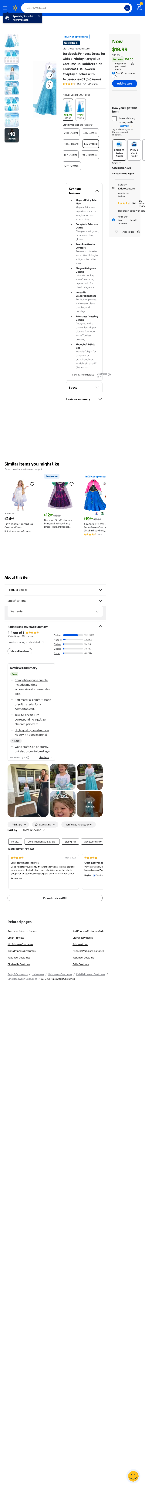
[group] (80, 83)
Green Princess (16, 937)
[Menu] (6, 8)
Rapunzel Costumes (19, 957)
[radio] (68, 110)
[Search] (127, 8)
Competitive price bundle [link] (31, 680)
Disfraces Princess (82, 937)
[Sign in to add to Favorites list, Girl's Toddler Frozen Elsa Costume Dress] (32, 484)
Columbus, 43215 (121, 167)
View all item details (83, 374)
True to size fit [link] (24, 715)
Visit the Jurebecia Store (76, 48)
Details (133, 219)
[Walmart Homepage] (15, 8)
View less (44, 757)
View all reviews (20, 651)
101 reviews (28, 636)
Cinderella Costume (19, 964)
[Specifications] (100, 601)
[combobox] (76, 8)
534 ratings (93, 84)
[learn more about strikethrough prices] (121, 55)
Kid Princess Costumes (20, 944)
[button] (44, 89)
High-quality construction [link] (32, 730)
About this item (18, 577)
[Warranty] (97, 611)
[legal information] (132, 63)
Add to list (128, 231)
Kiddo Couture (126, 188)
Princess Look (80, 944)
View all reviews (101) (55, 898)
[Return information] (114, 76)
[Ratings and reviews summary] (100, 625)
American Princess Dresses (22, 931)
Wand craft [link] (22, 747)
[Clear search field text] (122, 8)
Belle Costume (80, 964)
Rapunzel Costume (83, 957)
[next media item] (49, 86)
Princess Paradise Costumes (88, 950)
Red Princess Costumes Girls (88, 931)
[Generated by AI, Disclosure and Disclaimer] (109, 375)
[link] (90, 804)
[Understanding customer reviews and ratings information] (42, 642)
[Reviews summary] (84, 83)
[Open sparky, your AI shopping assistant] (133, 1476)
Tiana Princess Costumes (21, 950)
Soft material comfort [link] (29, 700)
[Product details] (100, 590)
